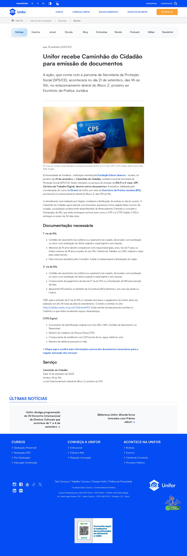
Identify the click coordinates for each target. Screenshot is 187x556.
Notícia (76, 20)
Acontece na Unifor (137, 12)
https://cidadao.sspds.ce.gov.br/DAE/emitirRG (66, 307)
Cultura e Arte (77, 452)
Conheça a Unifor (81, 12)
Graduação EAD (22, 452)
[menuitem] (19, 32)
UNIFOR (19, 20)
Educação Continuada (25, 462)
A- (32, 3)
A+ (43, 3)
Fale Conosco (62, 481)
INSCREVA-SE (167, 12)
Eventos (130, 452)
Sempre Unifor (99, 481)
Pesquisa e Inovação (80, 457)
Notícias (62, 20)
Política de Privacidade (120, 481)
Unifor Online (166, 3)
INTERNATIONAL (151, 3)
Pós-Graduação (22, 457)
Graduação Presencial (25, 447)
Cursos (59, 12)
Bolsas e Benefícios (108, 12)
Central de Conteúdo (40, 20)
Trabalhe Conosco (80, 481)
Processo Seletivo (135, 462)
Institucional (76, 447)
